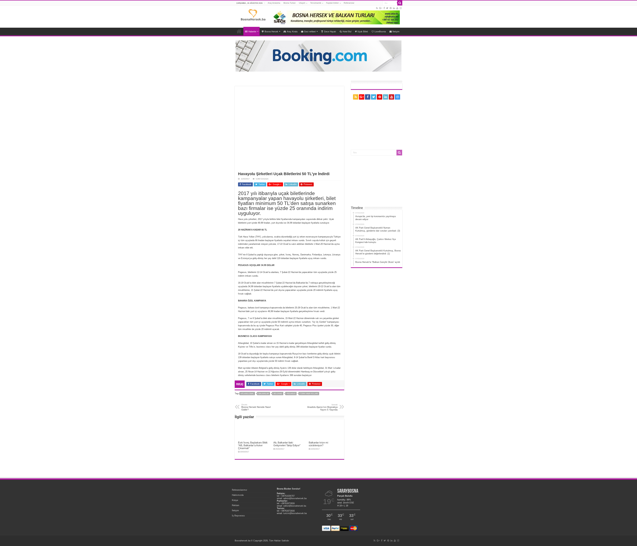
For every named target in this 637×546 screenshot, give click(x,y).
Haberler (252, 31)
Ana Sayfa (239, 31)
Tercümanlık (315, 3)
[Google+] (381, 8)
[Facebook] (384, 8)
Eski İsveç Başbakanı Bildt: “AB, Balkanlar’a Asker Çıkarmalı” (253, 445)
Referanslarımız (239, 490)
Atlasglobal (247, 394)
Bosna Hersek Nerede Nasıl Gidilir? (256, 407)
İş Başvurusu (238, 515)
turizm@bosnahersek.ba (295, 513)
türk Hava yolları (309, 394)
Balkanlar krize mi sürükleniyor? (318, 444)
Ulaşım (302, 3)
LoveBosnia (380, 31)
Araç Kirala (292, 31)
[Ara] (399, 2)
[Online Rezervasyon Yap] (318, 56)
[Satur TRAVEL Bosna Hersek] (336, 17)
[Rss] (377, 8)
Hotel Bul (347, 31)
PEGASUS (291, 394)
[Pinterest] (390, 8)
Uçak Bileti (362, 31)
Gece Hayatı (330, 31)
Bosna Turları (289, 3)
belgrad (278, 394)
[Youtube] (397, 8)
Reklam (235, 505)
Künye (235, 500)
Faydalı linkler (332, 3)
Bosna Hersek (271, 31)
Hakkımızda (238, 495)
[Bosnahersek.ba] (253, 14)
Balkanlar (263, 394)
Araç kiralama (274, 3)
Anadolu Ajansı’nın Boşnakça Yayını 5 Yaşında (322, 407)
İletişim (395, 31)
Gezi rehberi (310, 31)
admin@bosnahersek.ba (295, 498)
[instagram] (400, 8)
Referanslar (349, 3)
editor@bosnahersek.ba (294, 506)
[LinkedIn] (394, 8)
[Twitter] (387, 8)
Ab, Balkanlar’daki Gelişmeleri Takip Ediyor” (286, 444)
